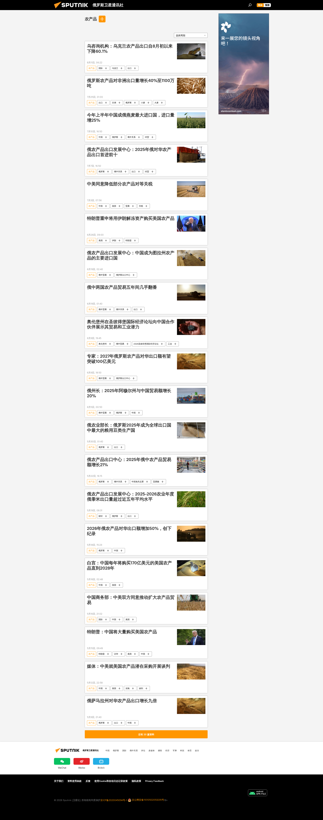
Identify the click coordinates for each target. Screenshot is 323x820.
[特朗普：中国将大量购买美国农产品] (191, 637)
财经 (101, 516)
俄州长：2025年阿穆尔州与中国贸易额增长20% (129, 393)
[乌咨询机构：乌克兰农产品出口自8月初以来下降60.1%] (191, 51)
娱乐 (197, 750)
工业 (170, 344)
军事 (175, 750)
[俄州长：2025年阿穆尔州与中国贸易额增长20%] (191, 396)
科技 (182, 750)
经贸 (147, 137)
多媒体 (152, 750)
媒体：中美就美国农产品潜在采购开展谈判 (128, 666)
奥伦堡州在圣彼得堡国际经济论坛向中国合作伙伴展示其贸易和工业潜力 (130, 324)
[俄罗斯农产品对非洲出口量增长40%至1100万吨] (191, 86)
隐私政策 (136, 781)
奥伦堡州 (103, 344)
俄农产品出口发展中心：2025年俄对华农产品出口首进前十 (129, 152)
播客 (160, 750)
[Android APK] (257, 793)
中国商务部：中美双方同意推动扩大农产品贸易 (130, 600)
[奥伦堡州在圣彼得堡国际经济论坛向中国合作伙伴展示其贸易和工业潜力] (191, 327)
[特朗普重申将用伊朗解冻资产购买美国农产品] (191, 224)
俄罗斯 (128, 102)
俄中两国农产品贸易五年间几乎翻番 (122, 287)
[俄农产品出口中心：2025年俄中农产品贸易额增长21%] (191, 465)
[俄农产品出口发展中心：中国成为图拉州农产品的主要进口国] (191, 258)
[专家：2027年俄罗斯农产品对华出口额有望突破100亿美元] (191, 361)
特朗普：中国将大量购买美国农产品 (122, 631)
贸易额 (156, 481)
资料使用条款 (74, 781)
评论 (143, 750)
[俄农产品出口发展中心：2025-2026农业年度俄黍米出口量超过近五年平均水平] (191, 499)
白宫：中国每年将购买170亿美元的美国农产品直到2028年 (129, 565)
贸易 (127, 206)
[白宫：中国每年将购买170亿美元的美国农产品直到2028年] (191, 568)
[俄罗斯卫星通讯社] (72, 9)
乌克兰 (115, 68)
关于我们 (58, 781)
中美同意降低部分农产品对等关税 (120, 184)
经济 (167, 750)
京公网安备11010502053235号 (147, 799)
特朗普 (128, 240)
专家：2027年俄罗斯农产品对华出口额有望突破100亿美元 (129, 358)
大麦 (156, 102)
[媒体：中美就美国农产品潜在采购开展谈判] (191, 671)
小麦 (143, 102)
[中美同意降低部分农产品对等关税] (191, 189)
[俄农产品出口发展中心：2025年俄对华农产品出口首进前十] (191, 155)
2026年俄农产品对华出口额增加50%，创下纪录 (129, 531)
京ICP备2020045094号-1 (113, 800)
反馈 (88, 781)
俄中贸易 (103, 275)
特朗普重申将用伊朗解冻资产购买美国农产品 (130, 218)
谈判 (141, 688)
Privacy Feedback (154, 781)
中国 (101, 137)
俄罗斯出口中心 (123, 275)
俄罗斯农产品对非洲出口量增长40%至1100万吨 (130, 83)
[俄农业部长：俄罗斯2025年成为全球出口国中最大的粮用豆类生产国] (191, 430)
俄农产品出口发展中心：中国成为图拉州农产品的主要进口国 (130, 255)
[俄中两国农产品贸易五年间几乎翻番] (191, 293)
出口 (130, 68)
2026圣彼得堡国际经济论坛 (146, 344)
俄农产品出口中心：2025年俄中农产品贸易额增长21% (129, 462)
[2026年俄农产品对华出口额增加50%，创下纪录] (191, 534)
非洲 (114, 102)
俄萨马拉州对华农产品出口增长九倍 (122, 700)
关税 (141, 206)
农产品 (91, 18)
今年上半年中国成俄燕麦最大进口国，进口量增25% (130, 117)
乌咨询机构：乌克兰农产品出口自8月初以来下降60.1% (130, 48)
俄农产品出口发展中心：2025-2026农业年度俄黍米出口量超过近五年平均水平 (130, 496)
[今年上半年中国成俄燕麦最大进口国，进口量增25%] (191, 120)
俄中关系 (132, 137)
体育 (190, 750)
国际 (101, 68)
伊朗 (114, 240)
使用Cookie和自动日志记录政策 (111, 781)
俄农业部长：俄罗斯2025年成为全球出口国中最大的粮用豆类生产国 (129, 427)
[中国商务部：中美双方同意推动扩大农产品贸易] (191, 603)
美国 (114, 206)
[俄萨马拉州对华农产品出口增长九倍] (191, 706)
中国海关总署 (138, 481)
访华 (116, 654)
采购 (127, 688)
